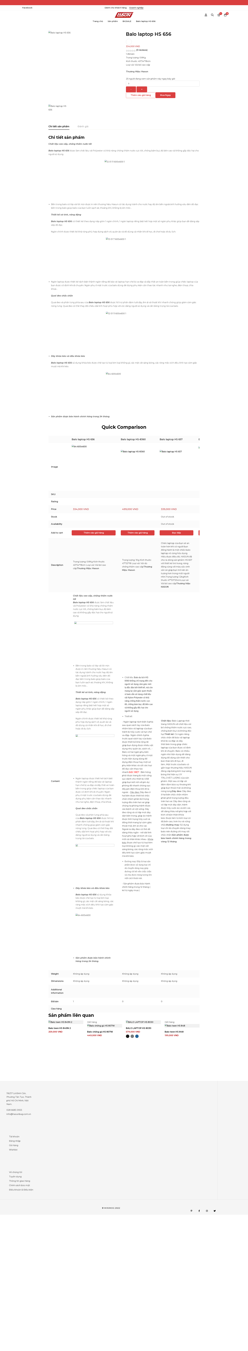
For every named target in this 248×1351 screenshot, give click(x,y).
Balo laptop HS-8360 (133, 439)
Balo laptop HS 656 (83, 439)
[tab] (58, 126)
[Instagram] (207, 1211)
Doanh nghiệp (136, 7)
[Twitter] (215, 1211)
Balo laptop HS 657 (171, 439)
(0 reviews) (142, 50)
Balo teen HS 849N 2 (59, 1028)
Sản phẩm (113, 21)
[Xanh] (137, 1036)
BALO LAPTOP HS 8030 (138, 1028)
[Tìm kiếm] (212, 15)
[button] (94, 532)
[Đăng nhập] (206, 15)
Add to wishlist (129, 42)
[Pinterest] (191, 1211)
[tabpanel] (124, 279)
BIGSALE (127, 21)
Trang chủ (98, 21)
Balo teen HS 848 (174, 1032)
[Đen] (127, 1036)
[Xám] (132, 1036)
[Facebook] (199, 1211)
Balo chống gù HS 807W (100, 1032)
